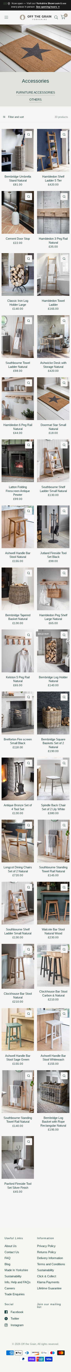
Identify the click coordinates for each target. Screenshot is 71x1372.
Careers (10, 1288)
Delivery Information (50, 1258)
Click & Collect (46, 1276)
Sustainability (13, 1276)
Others (35, 99)
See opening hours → (48, 6)
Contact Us (12, 1252)
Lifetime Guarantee (49, 1288)
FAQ (7, 1258)
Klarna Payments (48, 1282)
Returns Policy (46, 1252)
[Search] (56, 17)
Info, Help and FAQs (18, 1282)
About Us (11, 1246)
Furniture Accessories (35, 92)
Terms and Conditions (51, 1264)
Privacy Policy (46, 1246)
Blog (7, 1264)
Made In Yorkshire (16, 1270)
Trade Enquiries (15, 1294)
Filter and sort (15, 116)
